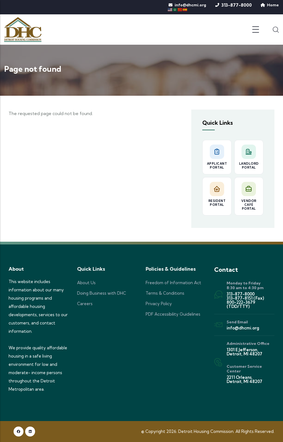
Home (273, 5)
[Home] (22, 29)
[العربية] (175, 9)
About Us (86, 282)
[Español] (185, 9)
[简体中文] (180, 9)
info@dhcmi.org (190, 5)
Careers (85, 303)
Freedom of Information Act (173, 282)
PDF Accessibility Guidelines (173, 314)
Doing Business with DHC (101, 293)
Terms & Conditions (165, 293)
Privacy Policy (159, 303)
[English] (170, 9)
